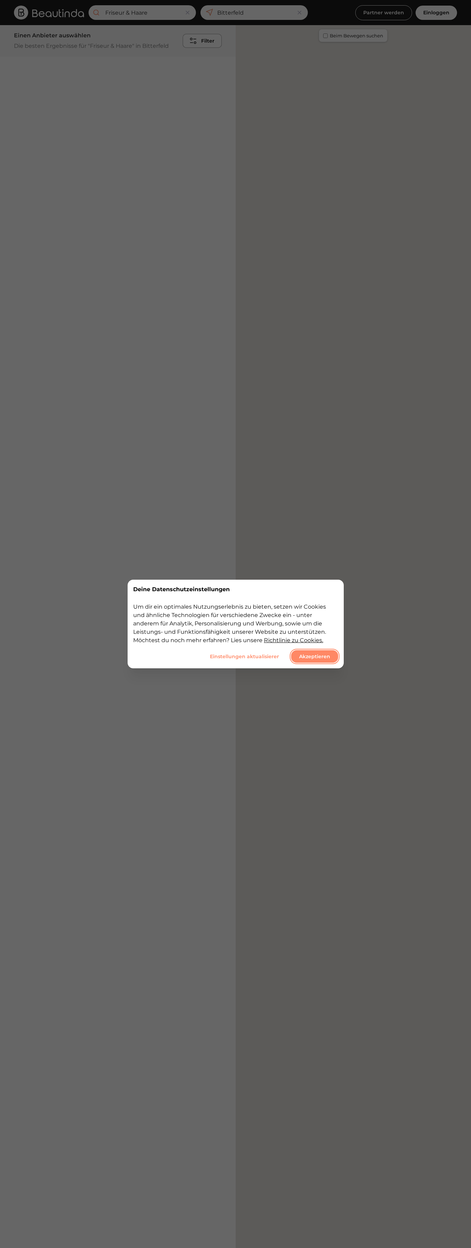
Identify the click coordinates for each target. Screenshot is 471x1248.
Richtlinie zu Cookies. (293, 640)
